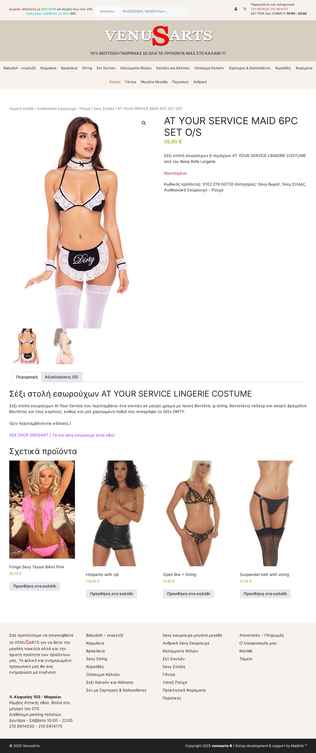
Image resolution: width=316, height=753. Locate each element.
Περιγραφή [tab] (27, 377)
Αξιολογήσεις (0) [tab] (61, 377)
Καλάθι (245, 651)
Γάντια (130, 82)
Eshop (240, 746)
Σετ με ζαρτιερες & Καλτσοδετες (116, 690)
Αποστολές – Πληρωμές (261, 635)
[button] (144, 123)
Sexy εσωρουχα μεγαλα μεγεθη (192, 635)
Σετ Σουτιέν (106, 68)
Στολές (115, 82)
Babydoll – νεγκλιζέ (19, 68)
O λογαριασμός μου (258, 643)
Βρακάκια (69, 68)
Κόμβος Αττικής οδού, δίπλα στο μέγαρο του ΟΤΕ (39, 703)
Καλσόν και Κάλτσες (173, 68)
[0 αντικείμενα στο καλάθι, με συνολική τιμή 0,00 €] (245, 8)
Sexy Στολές (103, 108)
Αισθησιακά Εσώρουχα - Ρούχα (63, 108)
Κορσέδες (283, 68)
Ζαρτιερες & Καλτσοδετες (250, 68)
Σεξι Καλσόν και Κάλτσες (109, 682)
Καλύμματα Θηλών (136, 68)
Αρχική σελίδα (21, 108)
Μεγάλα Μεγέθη (154, 82)
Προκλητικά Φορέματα (184, 690)
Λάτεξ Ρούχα (175, 682)
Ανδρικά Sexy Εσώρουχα (186, 643)
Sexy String (96, 659)
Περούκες (180, 82)
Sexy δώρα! (269, 184)
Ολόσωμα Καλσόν (209, 68)
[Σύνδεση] (236, 8)
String (87, 68)
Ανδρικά (200, 82)
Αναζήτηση (107, 11)
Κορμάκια (48, 68)
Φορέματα (304, 68)
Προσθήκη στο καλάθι (34, 586)
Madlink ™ (299, 746)
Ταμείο (245, 659)
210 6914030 (260, 9)
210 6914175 (279, 9)
